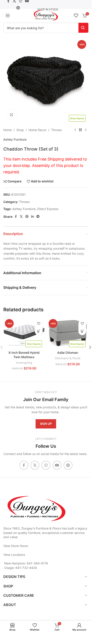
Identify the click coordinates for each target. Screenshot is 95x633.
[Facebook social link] (15, 217)
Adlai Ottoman (67, 352)
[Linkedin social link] (32, 217)
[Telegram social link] (38, 217)
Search (83, 28)
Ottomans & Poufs (67, 358)
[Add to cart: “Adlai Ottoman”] (82, 331)
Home (7, 130)
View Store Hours (15, 546)
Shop (20, 130)
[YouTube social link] (57, 465)
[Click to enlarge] (12, 115)
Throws (56, 130)
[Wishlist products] (76, 15)
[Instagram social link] (46, 465)
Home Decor (37, 130)
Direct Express (47, 209)
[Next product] (85, 130)
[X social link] (21, 217)
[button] (90, 347)
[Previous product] (75, 130)
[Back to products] (80, 130)
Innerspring (24, 362)
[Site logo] (46, 15)
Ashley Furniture (15, 139)
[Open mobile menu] (7, 15)
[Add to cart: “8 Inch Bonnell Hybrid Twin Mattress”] (39, 331)
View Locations (14, 555)
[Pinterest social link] (18, 7)
